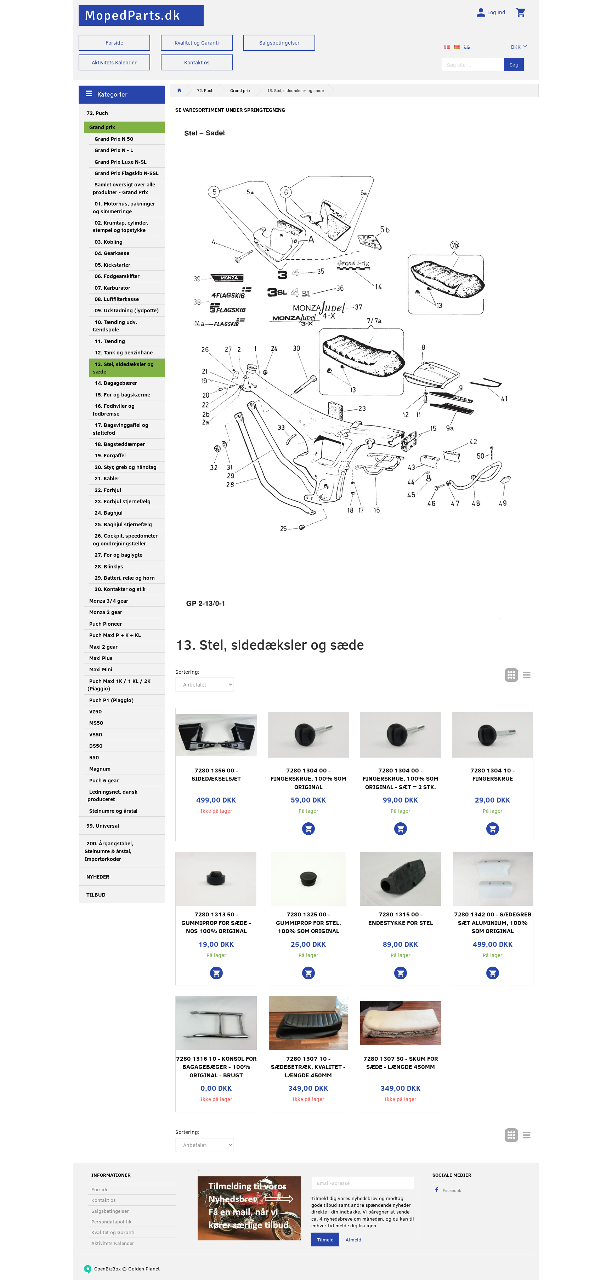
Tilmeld (325, 1239)
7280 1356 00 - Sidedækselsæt (216, 774)
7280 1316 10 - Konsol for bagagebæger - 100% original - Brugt (216, 1066)
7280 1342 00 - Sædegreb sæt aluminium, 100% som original (493, 922)
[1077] (492, 828)
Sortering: (187, 671)
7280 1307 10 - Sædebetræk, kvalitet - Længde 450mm (308, 1066)
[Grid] (511, 675)
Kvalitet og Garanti (197, 42)
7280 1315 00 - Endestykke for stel (400, 918)
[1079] (216, 973)
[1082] (400, 828)
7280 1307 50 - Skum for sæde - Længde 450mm (400, 1062)
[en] (467, 46)
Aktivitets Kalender (114, 62)
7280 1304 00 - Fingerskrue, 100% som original (308, 778)
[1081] (308, 973)
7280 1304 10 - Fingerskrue (492, 774)
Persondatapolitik (111, 1221)
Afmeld (353, 1239)
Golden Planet (144, 1268)
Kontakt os (196, 62)
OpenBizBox (107, 1268)
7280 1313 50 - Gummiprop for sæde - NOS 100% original (216, 922)
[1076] (308, 828)
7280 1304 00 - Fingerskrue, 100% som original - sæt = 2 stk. (400, 778)
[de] (457, 46)
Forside (114, 42)
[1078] (400, 973)
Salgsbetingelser (279, 42)
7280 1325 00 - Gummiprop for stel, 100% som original (308, 922)
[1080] (492, 973)
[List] (526, 675)
